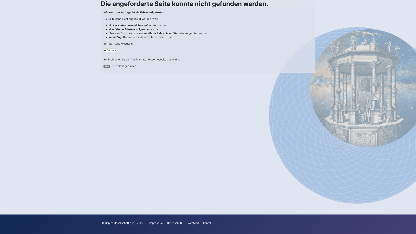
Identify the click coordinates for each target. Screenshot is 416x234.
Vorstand (193, 223)
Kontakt (208, 223)
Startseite (111, 50)
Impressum (156, 223)
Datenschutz (174, 223)
